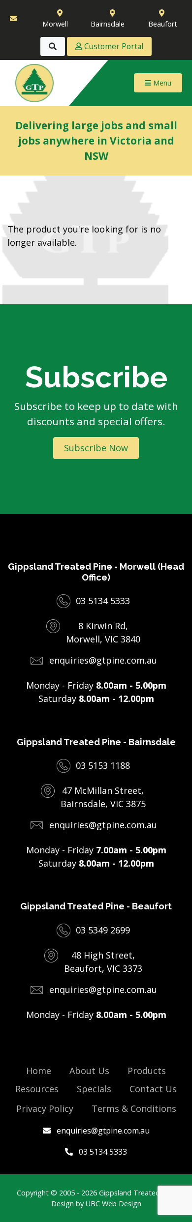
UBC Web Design (113, 1203)
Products (147, 1071)
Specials (94, 1089)
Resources (37, 1089)
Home (38, 1071)
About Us (89, 1071)
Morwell (55, 24)
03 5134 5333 (102, 1151)
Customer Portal (112, 46)
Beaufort (162, 24)
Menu (161, 82)
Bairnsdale (108, 24)
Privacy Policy (44, 1108)
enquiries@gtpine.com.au (102, 1130)
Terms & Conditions (134, 1108)
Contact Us (153, 1089)
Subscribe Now (96, 448)
